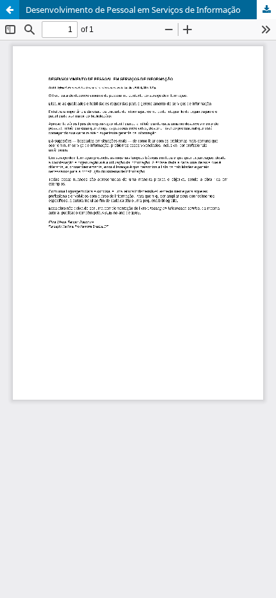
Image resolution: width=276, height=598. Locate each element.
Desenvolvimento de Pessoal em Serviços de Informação (133, 9)
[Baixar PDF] (266, 9)
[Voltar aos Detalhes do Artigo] (9, 9)
